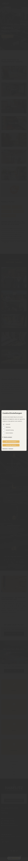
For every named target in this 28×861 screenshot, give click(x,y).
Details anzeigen (8, 437)
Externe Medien (9, 433)
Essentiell (8, 424)
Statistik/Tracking (10, 430)
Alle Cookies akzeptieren (11, 441)
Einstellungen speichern (11, 445)
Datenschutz (5, 448)
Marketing (8, 427)
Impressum (10, 448)
